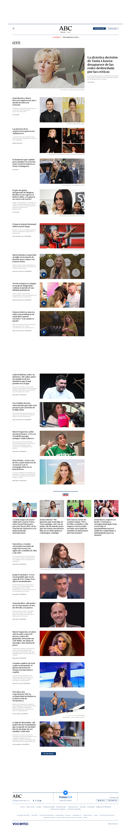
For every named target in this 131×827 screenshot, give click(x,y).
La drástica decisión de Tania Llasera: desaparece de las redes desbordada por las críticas (102, 64)
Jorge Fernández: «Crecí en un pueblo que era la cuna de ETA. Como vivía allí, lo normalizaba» (23, 578)
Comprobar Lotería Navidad (46, 815)
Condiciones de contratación (58, 809)
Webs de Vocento (112, 824)
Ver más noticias (48, 754)
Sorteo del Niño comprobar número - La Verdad (69, 817)
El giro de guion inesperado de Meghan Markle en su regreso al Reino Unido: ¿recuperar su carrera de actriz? (23, 194)
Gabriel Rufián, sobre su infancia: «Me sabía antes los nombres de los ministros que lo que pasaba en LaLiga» (24, 379)
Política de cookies (61, 807)
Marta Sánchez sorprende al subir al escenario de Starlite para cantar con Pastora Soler (24, 258)
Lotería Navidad (59, 815)
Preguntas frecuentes (49, 817)
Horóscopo (68, 815)
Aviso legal (83, 807)
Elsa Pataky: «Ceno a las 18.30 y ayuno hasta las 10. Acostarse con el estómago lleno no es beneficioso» (24, 464)
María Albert (15, 395)
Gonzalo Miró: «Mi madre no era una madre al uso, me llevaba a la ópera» (24, 605)
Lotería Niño (34, 815)
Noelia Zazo (15, 169)
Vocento (22, 807)
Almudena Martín (17, 744)
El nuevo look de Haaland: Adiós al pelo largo (24, 225)
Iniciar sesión (113, 28)
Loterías (96, 815)
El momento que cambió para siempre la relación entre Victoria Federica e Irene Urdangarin (23, 162)
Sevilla (68, 32)
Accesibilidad (90, 807)
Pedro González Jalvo (18, 236)
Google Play (113, 800)
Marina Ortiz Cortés (17, 683)
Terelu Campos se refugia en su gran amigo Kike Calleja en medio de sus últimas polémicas (24, 286)
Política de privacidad (48, 807)
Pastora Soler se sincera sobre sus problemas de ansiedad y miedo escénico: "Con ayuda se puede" (23, 316)
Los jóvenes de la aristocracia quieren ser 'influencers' (23, 131)
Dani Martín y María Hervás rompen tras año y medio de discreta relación (24, 101)
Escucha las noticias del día (107, 815)
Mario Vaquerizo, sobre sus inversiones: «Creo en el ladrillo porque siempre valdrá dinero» (24, 435)
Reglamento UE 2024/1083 (103, 807)
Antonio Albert (16, 713)
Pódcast (85, 817)
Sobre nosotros (31, 807)
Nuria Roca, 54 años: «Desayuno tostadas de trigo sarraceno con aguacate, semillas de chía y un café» (24, 548)
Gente (16, 43)
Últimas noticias (87, 815)
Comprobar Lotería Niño (23, 815)
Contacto (38, 807)
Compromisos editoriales (74, 809)
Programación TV (77, 815)
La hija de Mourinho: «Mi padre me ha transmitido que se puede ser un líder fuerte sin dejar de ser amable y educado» (24, 727)
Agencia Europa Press (18, 271)
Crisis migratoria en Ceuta (70, 37)
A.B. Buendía (90, 82)
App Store (102, 800)
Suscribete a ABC (99, 28)
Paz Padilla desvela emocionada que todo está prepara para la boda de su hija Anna (24, 406)
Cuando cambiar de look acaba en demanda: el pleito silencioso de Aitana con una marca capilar (23, 667)
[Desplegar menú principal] (13, 28)
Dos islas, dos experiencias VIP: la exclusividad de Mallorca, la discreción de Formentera (24, 696)
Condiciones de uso (73, 807)
